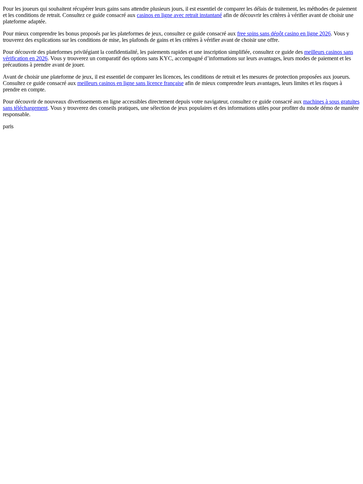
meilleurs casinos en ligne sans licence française (130, 83)
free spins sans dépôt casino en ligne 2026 (284, 33)
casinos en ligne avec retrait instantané (179, 15)
